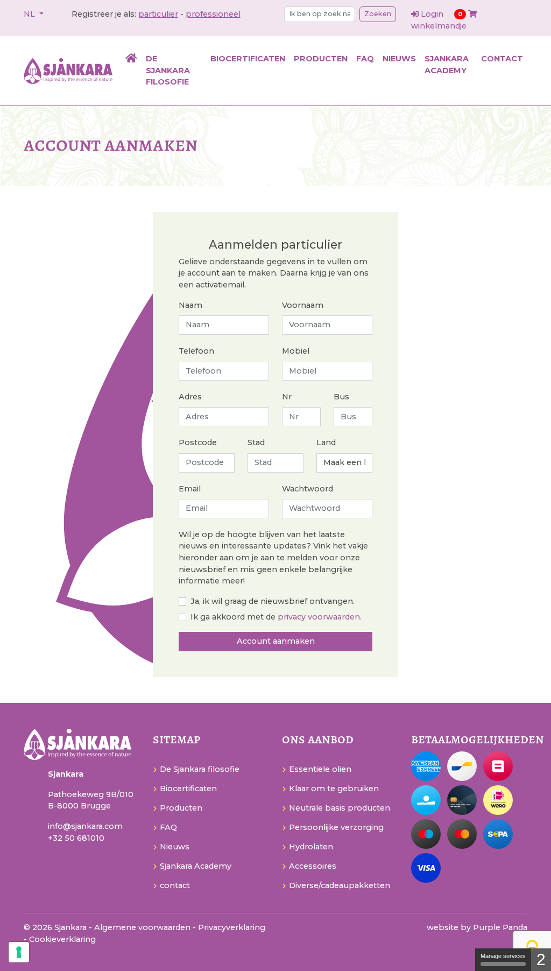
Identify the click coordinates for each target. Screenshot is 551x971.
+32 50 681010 (76, 838)
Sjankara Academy (447, 64)
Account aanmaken (276, 641)
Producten (321, 59)
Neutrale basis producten (339, 808)
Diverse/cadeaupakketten (339, 885)
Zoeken (377, 14)
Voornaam (302, 305)
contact (502, 59)
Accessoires (312, 866)
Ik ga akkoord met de (233, 617)
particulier (158, 14)
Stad (256, 442)
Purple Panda (500, 927)
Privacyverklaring (231, 927)
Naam (190, 305)
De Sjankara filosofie (168, 70)
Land (326, 442)
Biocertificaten (247, 59)
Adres (190, 397)
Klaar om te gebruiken (334, 788)
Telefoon (196, 351)
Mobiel (295, 351)
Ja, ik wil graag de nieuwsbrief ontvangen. (272, 601)
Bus (341, 397)
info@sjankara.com (85, 826)
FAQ (365, 59)
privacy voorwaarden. (320, 617)
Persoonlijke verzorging (336, 827)
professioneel (213, 14)
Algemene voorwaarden (143, 927)
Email (190, 489)
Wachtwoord (307, 489)
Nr (287, 397)
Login (432, 14)
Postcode (198, 442)
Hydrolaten (311, 847)
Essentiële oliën (320, 769)
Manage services (503, 956)
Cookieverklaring (62, 939)
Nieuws (399, 59)
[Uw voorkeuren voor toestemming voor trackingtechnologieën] (19, 952)
